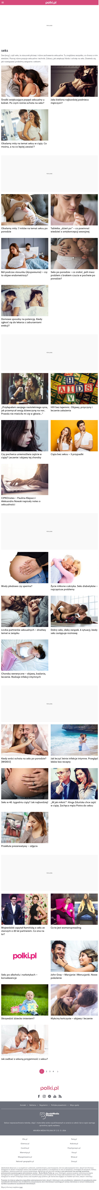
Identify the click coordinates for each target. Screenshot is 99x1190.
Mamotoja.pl (25, 1152)
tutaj (21, 1187)
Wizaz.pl (74, 1157)
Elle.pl (24, 1139)
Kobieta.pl (74, 1143)
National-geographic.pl (25, 1161)
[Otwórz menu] (2, 2)
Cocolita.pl (25, 1148)
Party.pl (74, 1139)
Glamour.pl (25, 1143)
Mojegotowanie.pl (25, 1157)
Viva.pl (74, 1152)
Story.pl (74, 1161)
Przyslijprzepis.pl (74, 1148)
